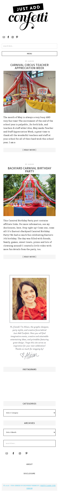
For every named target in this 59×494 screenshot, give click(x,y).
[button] (29, 53)
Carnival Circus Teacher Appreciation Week (29, 66)
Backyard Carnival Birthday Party (29, 169)
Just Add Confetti (28, 16)
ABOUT (29, 464)
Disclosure (29, 473)
